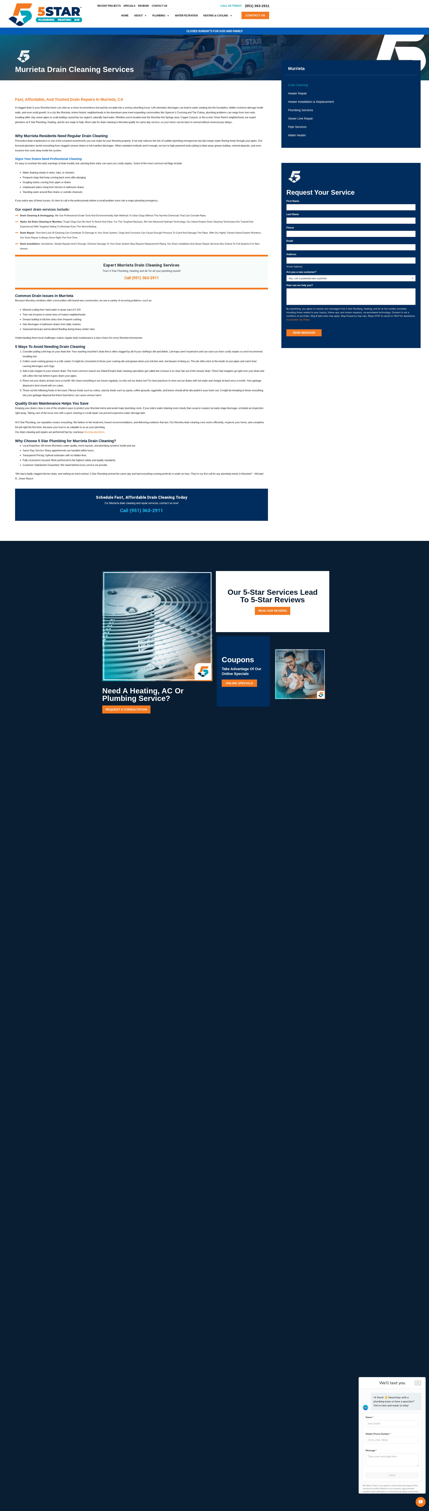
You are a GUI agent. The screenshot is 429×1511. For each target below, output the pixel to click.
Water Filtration (186, 15)
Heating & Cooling (215, 15)
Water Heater (297, 135)
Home (125, 15)
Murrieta (296, 68)
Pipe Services (297, 127)
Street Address (294, 266)
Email (289, 240)
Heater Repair (297, 93)
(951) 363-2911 (257, 6)
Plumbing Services (300, 110)
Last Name (292, 214)
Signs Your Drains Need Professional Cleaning (48, 159)
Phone (290, 227)
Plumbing (158, 15)
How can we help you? (299, 285)
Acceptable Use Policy (298, 319)
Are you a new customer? (301, 272)
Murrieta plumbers (94, 432)
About (138, 15)
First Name (292, 201)
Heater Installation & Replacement (311, 101)
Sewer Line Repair (300, 118)
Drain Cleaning (298, 85)
